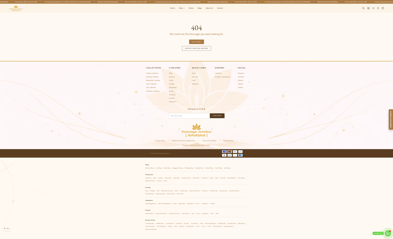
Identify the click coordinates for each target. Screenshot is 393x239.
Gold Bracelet (222, 223)
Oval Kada (179, 223)
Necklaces (172, 95)
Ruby (211, 178)
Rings (171, 73)
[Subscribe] (217, 115)
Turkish (159, 181)
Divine (191, 8)
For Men (186, 223)
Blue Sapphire (232, 178)
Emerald (222, 178)
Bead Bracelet (232, 223)
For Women (194, 223)
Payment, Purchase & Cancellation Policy (196, 145)
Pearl (216, 178)
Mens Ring (167, 168)
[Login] (378, 8)
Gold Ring (158, 168)
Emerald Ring (199, 168)
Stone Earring (149, 194)
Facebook (241, 77)
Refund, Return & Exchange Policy (183, 141)
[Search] (363, 8)
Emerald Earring (234, 191)
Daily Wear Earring (166, 191)
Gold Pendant (149, 213)
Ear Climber (180, 194)
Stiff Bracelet (159, 223)
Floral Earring (170, 194)
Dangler (152, 191)
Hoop (176, 191)
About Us (209, 8)
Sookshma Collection (152, 91)
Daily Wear (176, 178)
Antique (160, 178)
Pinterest (240, 80)
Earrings (171, 84)
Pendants (172, 98)
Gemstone (204, 178)
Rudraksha (205, 213)
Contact (220, 8)
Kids (192, 213)
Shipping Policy (228, 141)
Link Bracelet (189, 226)
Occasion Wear (186, 178)
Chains (171, 80)
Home (172, 8)
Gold (193, 80)
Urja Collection (151, 87)
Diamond (148, 178)
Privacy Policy (160, 141)
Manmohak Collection (153, 80)
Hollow (170, 226)
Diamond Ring (149, 168)
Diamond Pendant (161, 213)
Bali (158, 191)
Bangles (171, 91)
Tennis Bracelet (161, 226)
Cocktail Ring (209, 168)
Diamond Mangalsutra (164, 203)
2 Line (203, 226)
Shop (181, 8)
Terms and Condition (209, 141)
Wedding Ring (189, 168)
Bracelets (172, 77)
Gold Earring (183, 191)
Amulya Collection (152, 73)
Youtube (240, 87)
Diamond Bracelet (210, 223)
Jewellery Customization (222, 77)
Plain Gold (168, 178)
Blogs (200, 8)
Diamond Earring (194, 191)
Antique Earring (160, 194)
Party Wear (196, 178)
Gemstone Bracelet (150, 229)
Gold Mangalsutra (150, 203)
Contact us (218, 73)
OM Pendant (185, 213)
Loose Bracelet (149, 223)
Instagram (241, 73)
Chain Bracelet (217, 226)
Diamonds (195, 84)
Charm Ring (218, 168)
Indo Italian (241, 178)
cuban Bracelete (228, 226)
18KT (217, 213)
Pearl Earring (213, 191)
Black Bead (182, 203)
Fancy (165, 181)
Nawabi (181, 226)
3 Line (197, 226)
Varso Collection (151, 84)
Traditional (205, 203)
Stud (146, 191)
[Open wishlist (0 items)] (373, 8)
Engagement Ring (177, 168)
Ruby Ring (227, 168)
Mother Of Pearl (150, 181)
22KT (212, 213)
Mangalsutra (173, 87)
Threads (240, 84)
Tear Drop (205, 191)
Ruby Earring (223, 191)
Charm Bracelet (149, 226)
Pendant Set (172, 102)
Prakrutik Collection (152, 77)
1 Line (209, 226)
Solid (175, 226)
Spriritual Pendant (174, 213)
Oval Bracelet (169, 223)
